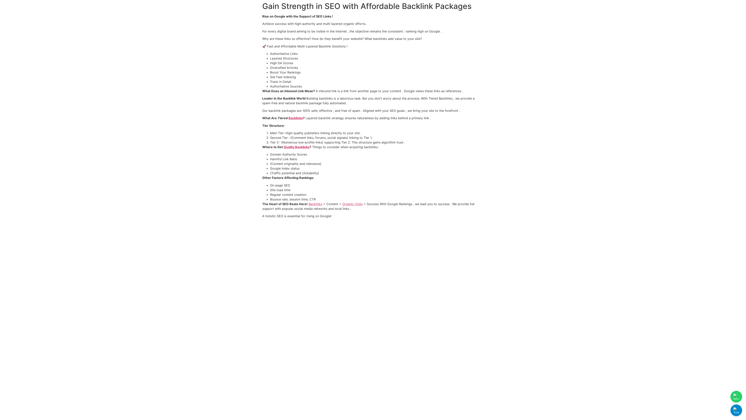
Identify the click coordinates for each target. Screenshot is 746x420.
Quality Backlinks (296, 147)
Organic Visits (352, 204)
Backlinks (295, 118)
